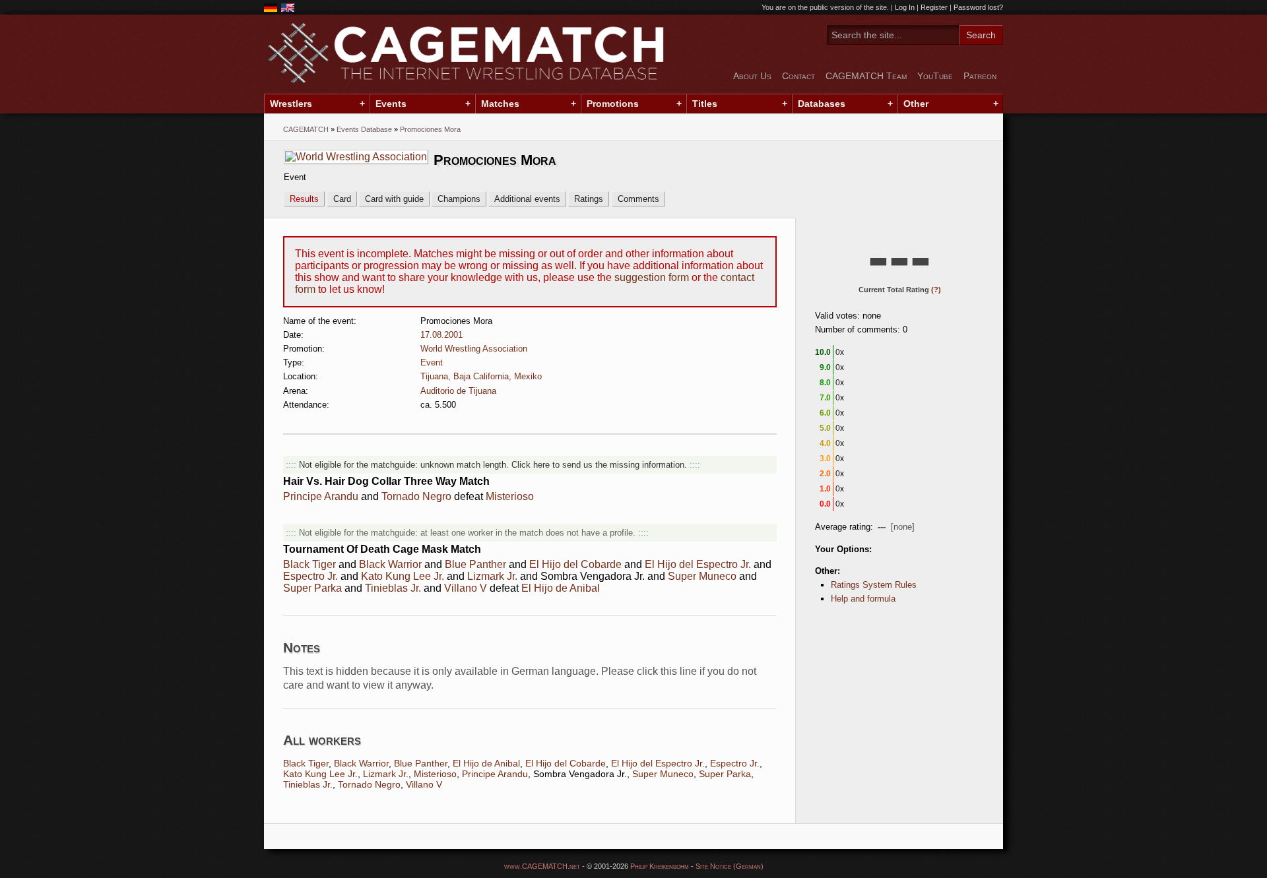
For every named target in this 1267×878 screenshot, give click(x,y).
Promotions (613, 103)
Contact (798, 76)
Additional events (527, 199)
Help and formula (863, 599)
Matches (500, 103)
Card (342, 199)
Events (390, 103)
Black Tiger (309, 564)
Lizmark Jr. (492, 576)
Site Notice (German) (729, 866)
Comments (638, 199)
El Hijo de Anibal (560, 588)
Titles (704, 103)
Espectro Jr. (310, 576)
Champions (459, 199)
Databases (821, 103)
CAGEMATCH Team (866, 76)
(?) (936, 290)
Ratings (588, 199)
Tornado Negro (416, 496)
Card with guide (394, 199)
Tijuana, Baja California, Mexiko (481, 376)
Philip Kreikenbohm (659, 866)
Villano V (465, 588)
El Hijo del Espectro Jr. (698, 564)
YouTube (935, 76)
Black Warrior (390, 564)
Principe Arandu (320, 496)
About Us (752, 76)
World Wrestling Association (473, 349)
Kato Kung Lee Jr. (402, 576)
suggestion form (651, 277)
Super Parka (312, 588)
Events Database (364, 129)
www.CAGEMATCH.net (542, 866)
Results (304, 199)
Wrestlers (291, 103)
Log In (905, 7)
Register (934, 7)
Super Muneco (702, 576)
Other (915, 103)
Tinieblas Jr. (393, 588)
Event (431, 362)
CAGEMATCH (306, 129)
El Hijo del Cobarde (575, 564)
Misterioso (510, 496)
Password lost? (978, 7)
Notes (301, 647)
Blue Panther (475, 564)
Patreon (979, 76)
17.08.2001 (441, 335)
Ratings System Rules (874, 585)
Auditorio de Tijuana (458, 391)
